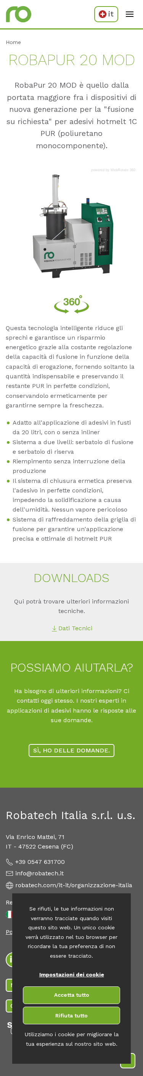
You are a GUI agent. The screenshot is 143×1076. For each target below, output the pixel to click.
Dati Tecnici (75, 628)
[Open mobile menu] (129, 14)
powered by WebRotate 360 (113, 170)
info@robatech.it (39, 873)
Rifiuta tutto (71, 1015)
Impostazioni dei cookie (71, 974)
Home (13, 42)
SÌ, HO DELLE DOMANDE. (71, 750)
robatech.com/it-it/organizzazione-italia (73, 885)
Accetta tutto (71, 995)
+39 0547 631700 (40, 861)
